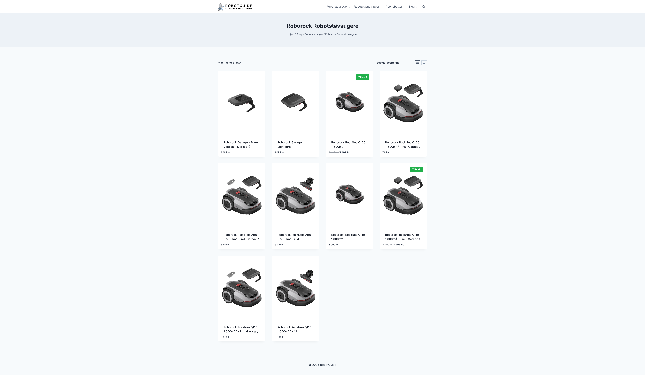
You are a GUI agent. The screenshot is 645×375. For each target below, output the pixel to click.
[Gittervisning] (417, 62)
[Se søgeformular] (424, 7)
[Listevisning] (424, 62)
